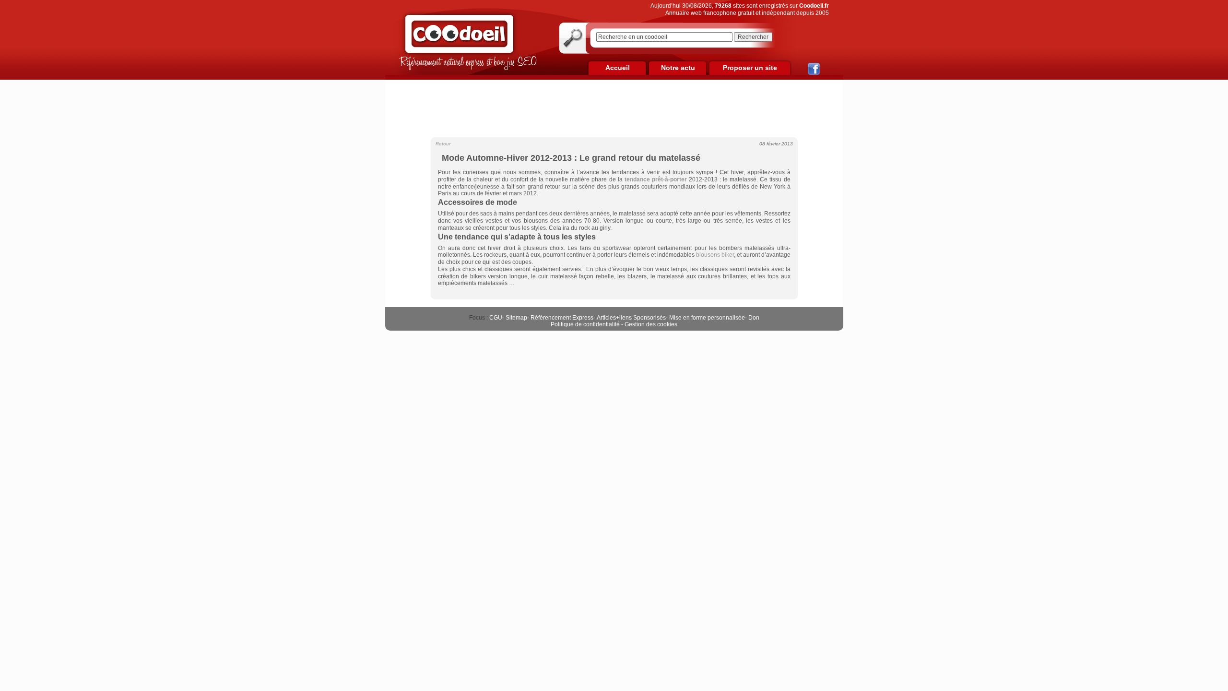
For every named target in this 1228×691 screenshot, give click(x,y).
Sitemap (516, 317)
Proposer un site (750, 67)
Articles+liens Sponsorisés (631, 317)
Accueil (617, 67)
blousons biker (715, 254)
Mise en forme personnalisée (707, 317)
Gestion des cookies (651, 324)
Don (753, 317)
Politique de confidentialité (585, 324)
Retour (443, 143)
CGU (495, 317)
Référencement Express (562, 317)
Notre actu (678, 67)
